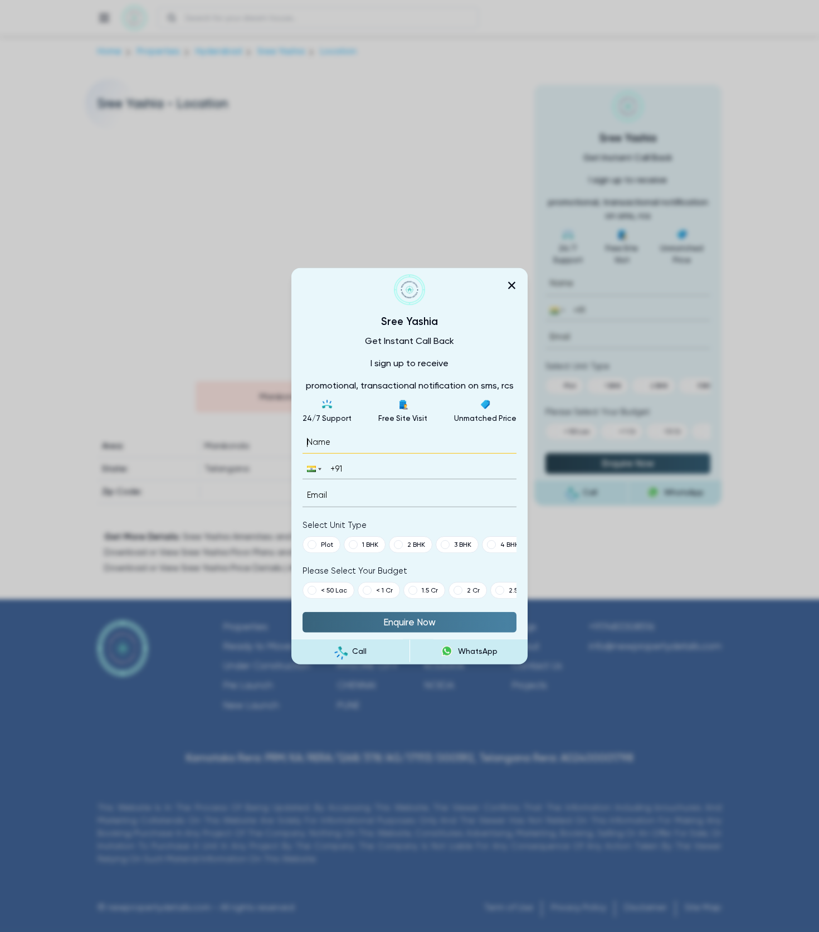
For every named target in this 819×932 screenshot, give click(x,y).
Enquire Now (409, 621)
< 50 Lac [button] (334, 590)
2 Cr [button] (473, 590)
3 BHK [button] (462, 544)
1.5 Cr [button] (430, 590)
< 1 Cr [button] (384, 590)
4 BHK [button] (509, 544)
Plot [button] (327, 544)
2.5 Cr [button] (517, 590)
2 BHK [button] (416, 544)
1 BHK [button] (370, 544)
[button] (313, 469)
